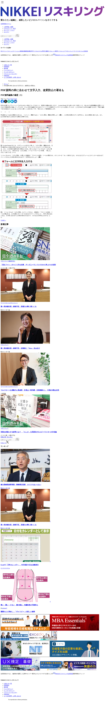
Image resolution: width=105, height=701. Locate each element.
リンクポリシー (8, 70)
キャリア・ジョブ (9, 30)
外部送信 (6, 75)
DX (2, 51)
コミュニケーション (14, 51)
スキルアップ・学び (10, 28)
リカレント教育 (53, 51)
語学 (31, 51)
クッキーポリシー (9, 72)
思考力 (44, 51)
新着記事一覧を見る (6, 437)
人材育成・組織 (8, 26)
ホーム (6, 84)
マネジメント (70, 51)
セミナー (6, 32)
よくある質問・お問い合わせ (12, 77)
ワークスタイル (78, 51)
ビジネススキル (12, 98)
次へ (4, 220)
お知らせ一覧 (8, 65)
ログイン (8, 23)
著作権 (6, 68)
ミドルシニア (62, 51)
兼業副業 (27, 51)
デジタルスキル (37, 51)
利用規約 (6, 66)
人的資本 (85, 51)
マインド (5, 51)
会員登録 (3, 23)
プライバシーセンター (10, 74)
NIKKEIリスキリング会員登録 (64, 55)
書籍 (47, 51)
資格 (21, 51)
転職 (23, 51)
